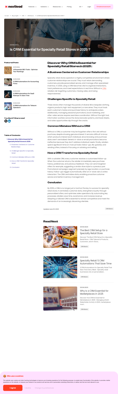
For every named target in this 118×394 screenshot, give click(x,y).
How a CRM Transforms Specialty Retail (23, 162)
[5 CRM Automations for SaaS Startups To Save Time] (8, 94)
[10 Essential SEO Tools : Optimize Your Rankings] (8, 70)
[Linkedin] (9, 121)
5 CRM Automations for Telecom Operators (25, 106)
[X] (5, 121)
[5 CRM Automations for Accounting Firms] (8, 82)
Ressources (57, 7)
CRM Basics (30, 16)
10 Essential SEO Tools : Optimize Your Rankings (25, 70)
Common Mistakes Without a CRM (23, 157)
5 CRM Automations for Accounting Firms (26, 82)
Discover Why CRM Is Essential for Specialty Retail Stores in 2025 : (20, 140)
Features (31, 7)
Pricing (69, 7)
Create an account (104, 6)
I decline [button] (28, 388)
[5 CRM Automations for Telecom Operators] (8, 106)
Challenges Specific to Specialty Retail (23, 152)
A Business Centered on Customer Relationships (22, 146)
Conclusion (15, 167)
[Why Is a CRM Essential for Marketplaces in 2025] (60, 299)
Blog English (15, 16)
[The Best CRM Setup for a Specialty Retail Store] (60, 237)
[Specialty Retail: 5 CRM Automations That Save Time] (60, 267)
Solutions (44, 7)
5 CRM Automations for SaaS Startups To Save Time (23, 94)
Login (89, 7)
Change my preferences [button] (44, 388)
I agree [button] (13, 388)
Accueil (7, 16)
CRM (23, 16)
